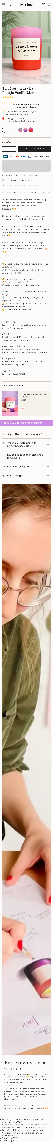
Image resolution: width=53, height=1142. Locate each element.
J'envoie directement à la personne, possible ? (21, 444)
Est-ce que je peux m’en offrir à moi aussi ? (25, 456)
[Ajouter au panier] (23, 409)
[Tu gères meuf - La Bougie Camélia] (10, 403)
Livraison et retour (18, 466)
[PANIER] (49, 4)
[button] (8, 97)
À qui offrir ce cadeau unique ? (24, 434)
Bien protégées (16, 475)
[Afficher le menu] (3, 4)
